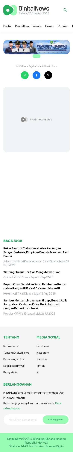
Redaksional (11, 346)
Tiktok (40, 365)
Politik (7, 26)
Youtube (41, 359)
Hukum (49, 26)
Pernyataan (10, 372)
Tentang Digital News (16, 352)
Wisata (37, 26)
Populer (63, 26)
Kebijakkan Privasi (14, 365)
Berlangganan (55, 419)
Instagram (42, 352)
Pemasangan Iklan (14, 359)
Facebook (42, 346)
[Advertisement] (36, 195)
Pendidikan (22, 26)
